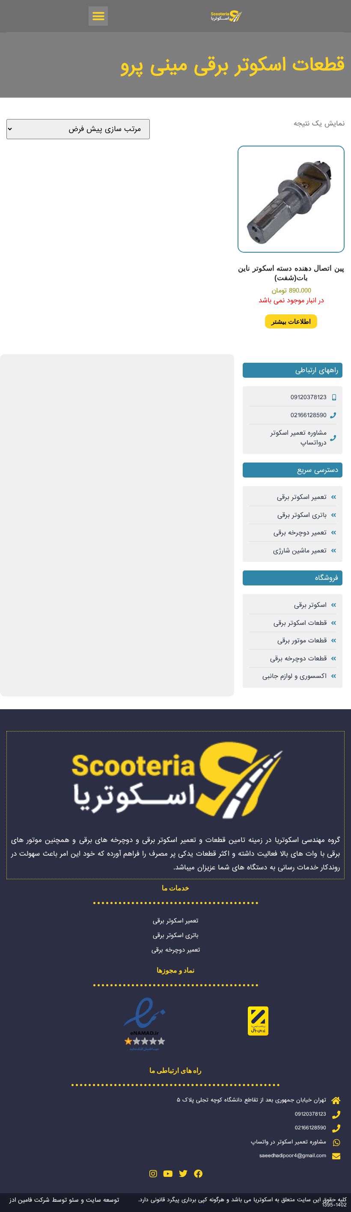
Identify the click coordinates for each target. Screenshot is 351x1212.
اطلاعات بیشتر (291, 321)
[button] (98, 16)
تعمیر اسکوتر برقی (175, 920)
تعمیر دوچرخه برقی (176, 950)
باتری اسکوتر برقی (176, 935)
